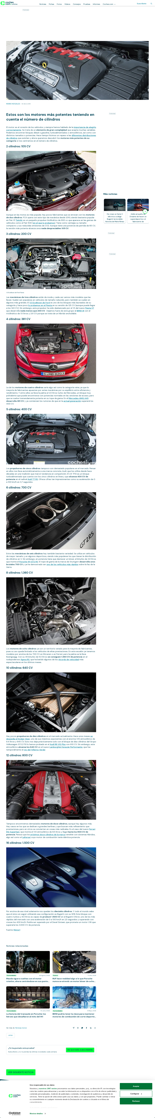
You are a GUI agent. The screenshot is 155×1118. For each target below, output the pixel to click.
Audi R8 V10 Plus (58, 744)
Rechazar (136, 1101)
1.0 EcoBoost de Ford (40, 302)
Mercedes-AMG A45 (79, 398)
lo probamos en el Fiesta (40, 305)
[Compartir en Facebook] (86, 1027)
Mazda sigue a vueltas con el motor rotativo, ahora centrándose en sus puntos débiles (27, 953)
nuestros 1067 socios (48, 1088)
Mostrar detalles (36, 1113)
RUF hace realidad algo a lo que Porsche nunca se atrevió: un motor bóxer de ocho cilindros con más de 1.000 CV (74, 954)
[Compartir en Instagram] (77, 1027)
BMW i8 (80, 310)
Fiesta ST (89, 308)
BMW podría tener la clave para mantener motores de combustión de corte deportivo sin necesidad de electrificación (74, 989)
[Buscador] (151, 3)
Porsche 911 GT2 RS (28, 561)
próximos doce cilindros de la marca (47, 834)
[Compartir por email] (73, 1027)
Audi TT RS (33, 479)
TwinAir (19, 220)
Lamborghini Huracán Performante (65, 747)
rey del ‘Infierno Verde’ (35, 749)
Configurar (134, 1094)
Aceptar (136, 1086)
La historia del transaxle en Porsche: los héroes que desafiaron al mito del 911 (27, 988)
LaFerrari (26, 837)
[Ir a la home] (9, 3)
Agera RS (25, 659)
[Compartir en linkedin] (90, 1027)
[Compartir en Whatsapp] (94, 1027)
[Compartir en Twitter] (81, 1027)
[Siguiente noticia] (145, 211)
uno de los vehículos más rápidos (62, 564)
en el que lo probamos (44, 223)
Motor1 (17, 930)
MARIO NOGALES (13, 104)
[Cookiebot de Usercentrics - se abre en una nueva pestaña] (15, 1113)
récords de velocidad (68, 659)
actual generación (72, 401)
